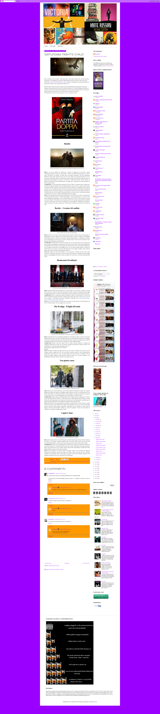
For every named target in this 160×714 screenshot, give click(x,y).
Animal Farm (98, 241)
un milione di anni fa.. (99, 214)
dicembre (98, 419)
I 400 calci (97, 103)
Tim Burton (49, 462)
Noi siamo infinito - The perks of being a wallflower (107, 510)
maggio (97, 433)
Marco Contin (63, 82)
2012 (96, 474)
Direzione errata (98, 227)
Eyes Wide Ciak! (98, 207)
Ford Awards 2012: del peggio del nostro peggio (107, 572)
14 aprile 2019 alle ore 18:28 (65, 529)
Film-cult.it (97, 244)
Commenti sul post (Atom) (53, 565)
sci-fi (46, 462)
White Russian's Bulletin (101, 441)
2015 (96, 468)
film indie (73, 461)
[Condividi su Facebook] (66, 459)
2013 (96, 472)
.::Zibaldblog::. (98, 211)
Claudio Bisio (68, 461)
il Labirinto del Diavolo (100, 157)
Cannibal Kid (53, 82)
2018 (96, 462)
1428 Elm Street (98, 230)
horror (77, 461)
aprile (97, 435)
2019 (96, 417)
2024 (96, 413)
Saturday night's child (100, 439)
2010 (96, 478)
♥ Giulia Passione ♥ (99, 168)
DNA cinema (98, 164)
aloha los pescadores (99, 126)
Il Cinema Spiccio (99, 200)
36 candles (103, 545)
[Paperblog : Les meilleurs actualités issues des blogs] (97, 607)
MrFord (87, 461)
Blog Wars (60, 46)
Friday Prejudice (98, 192)
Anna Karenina (104, 519)
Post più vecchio (86, 563)
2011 (96, 476)
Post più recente (48, 563)
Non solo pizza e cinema (100, 110)
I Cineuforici (97, 238)
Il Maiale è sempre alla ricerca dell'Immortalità (101, 122)
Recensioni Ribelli (99, 114)
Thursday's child (99, 451)
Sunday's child (99, 443)
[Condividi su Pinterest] (68, 459)
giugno (97, 431)
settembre (98, 425)
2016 (96, 466)
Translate (103, 276)
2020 (96, 415)
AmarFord (103, 554)
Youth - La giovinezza (105, 562)
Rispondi (50, 481)
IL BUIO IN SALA (99, 118)
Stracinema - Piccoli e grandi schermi (103, 153)
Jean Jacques (51, 519)
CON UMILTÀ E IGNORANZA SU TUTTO (103, 142)
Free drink (52, 46)
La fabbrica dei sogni (99, 137)
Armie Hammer (53, 461)
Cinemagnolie (98, 175)
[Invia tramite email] (61, 459)
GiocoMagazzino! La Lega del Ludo (102, 146)
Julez (73, 88)
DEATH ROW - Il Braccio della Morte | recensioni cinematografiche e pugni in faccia (103, 180)
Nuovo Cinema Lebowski (100, 189)
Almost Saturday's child (100, 447)
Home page (67, 563)
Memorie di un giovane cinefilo (101, 234)
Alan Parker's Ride (99, 218)
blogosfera (58, 461)
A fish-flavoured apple (100, 150)
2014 (96, 470)
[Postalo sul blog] (63, 459)
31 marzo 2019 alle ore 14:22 (60, 473)
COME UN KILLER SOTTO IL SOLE (103, 100)
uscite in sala (54, 462)
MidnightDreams (98, 172)
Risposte (51, 484)
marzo (97, 437)
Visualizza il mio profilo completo (100, 56)
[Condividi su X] (64, 459)
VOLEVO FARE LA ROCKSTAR (102, 134)
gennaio (97, 459)
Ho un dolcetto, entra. (99, 196)
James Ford (54, 487)
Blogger (95, 701)
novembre (98, 421)
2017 (96, 464)
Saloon (46, 46)
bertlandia (97, 203)
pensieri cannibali (99, 96)
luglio (97, 429)
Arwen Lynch (51, 498)
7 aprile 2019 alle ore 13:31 (59, 519)
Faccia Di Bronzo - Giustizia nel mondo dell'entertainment (103, 222)
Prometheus (103, 537)
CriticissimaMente (99, 130)
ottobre (97, 423)
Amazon (66, 93)
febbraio (98, 457)
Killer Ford (103, 581)
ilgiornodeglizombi (99, 107)
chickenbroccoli (98, 161)
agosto (97, 427)
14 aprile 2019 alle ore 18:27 (65, 487)
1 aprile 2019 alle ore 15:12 (60, 498)
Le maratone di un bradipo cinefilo (102, 185)
